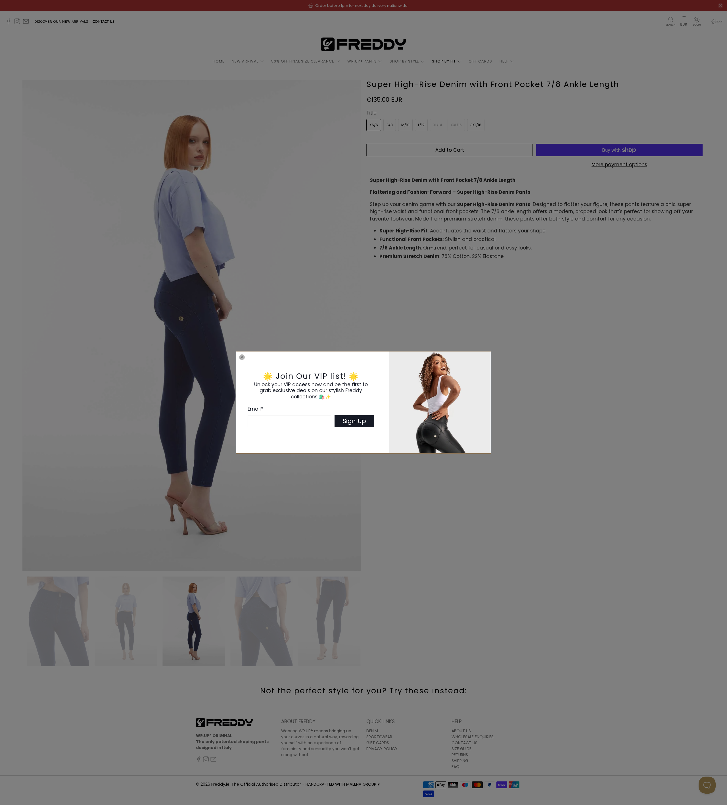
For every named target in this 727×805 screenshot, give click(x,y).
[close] (242, 357)
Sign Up (354, 421)
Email (255, 408)
